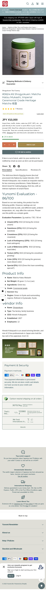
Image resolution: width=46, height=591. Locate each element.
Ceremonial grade (20, 288)
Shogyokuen (18, 308)
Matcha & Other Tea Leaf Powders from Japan (22, 27)
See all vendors (23, 476)
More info (23, 427)
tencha (23, 175)
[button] (37, 3)
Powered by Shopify (20, 584)
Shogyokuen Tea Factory (11, 90)
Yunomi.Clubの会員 (15, 10)
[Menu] (42, 3)
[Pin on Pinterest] (19, 166)
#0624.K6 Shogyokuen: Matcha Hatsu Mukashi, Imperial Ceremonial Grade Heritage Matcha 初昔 (23, 29)
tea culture (29, 504)
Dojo (26, 506)
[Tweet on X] (10, 166)
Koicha (24, 186)
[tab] (7, 170)
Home (4, 27)
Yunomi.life (10, 584)
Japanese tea (18, 504)
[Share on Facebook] (14, 166)
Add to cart (31, 145)
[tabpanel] (23, 266)
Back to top (23, 516)
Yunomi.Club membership (12, 20)
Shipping (10, 133)
